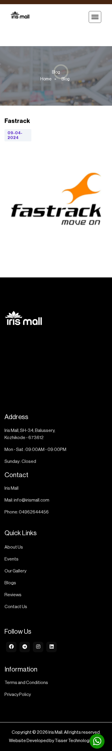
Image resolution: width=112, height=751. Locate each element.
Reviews (13, 595)
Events (11, 559)
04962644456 (34, 512)
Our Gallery (15, 571)
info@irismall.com (31, 500)
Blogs (10, 583)
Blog (66, 79)
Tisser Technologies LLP (79, 740)
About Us (13, 547)
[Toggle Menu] (95, 17)
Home (45, 79)
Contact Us (15, 607)
